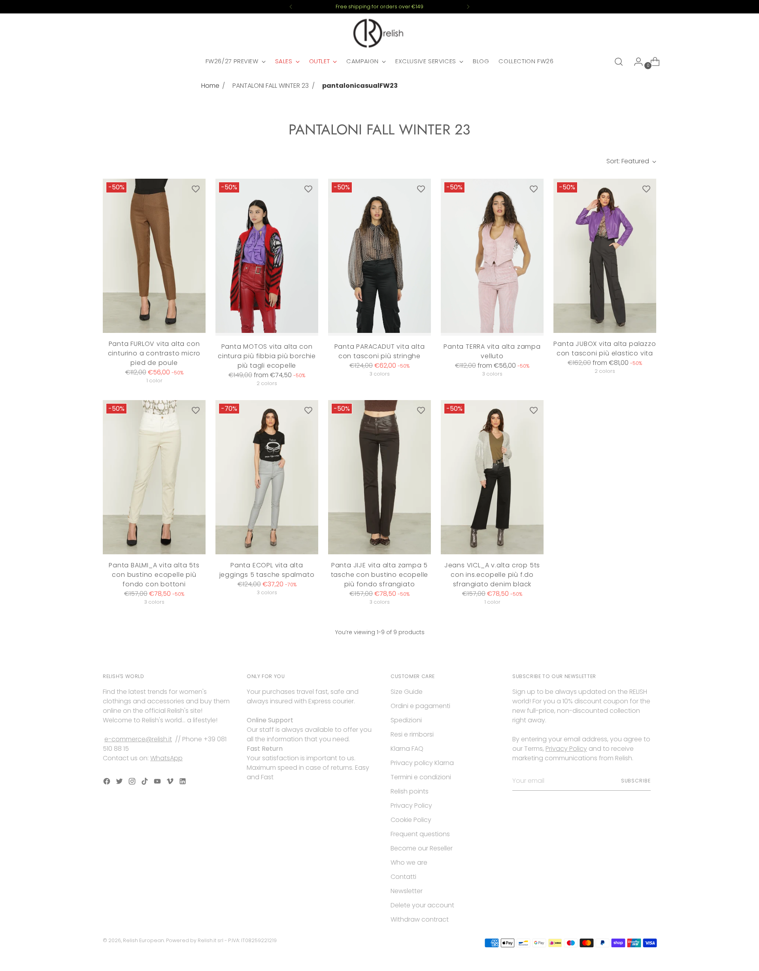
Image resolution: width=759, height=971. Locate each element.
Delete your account (422, 905)
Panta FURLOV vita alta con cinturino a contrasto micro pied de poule (154, 353)
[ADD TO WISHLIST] (196, 188)
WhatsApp (166, 758)
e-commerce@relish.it (138, 739)
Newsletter (407, 890)
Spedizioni (406, 720)
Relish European (143, 940)
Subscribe (636, 780)
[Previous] (291, 6)
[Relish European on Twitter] (120, 782)
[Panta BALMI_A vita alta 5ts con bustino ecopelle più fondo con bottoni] (154, 477)
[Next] (468, 6)
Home (210, 85)
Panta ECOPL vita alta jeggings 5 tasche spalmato (267, 570)
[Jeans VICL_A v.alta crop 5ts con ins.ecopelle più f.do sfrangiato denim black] (492, 477)
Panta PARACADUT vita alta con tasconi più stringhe (379, 351)
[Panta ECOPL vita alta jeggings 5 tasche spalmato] (266, 477)
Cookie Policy (411, 819)
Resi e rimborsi (412, 734)
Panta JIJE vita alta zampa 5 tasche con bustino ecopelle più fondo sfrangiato (380, 575)
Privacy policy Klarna (422, 762)
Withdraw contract (420, 919)
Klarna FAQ (407, 748)
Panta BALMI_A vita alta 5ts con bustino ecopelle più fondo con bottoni (154, 575)
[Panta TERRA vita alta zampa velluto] (492, 257)
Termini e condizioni (421, 777)
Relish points (410, 791)
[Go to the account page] (635, 62)
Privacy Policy (411, 805)
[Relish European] (379, 33)
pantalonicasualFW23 (360, 85)
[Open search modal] (619, 62)
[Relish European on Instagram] (133, 782)
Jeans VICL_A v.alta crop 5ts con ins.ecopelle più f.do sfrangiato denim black (492, 575)
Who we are (409, 862)
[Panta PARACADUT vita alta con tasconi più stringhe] (379, 257)
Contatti (403, 876)
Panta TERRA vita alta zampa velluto (492, 351)
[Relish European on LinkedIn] (183, 782)
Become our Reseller (422, 848)
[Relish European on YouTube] (158, 782)
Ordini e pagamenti (420, 705)
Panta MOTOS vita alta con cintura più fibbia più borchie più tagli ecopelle (267, 356)
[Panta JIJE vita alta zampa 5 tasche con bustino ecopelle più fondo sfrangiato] (379, 477)
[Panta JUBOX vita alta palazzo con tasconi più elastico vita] (604, 256)
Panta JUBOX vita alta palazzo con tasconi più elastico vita (604, 348)
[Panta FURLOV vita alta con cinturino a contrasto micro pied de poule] (154, 256)
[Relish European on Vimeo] (171, 782)
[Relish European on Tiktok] (145, 782)
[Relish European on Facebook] (107, 782)
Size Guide (407, 691)
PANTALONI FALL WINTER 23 (270, 85)
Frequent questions (420, 834)
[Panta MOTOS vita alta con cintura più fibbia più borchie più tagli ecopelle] (266, 257)
